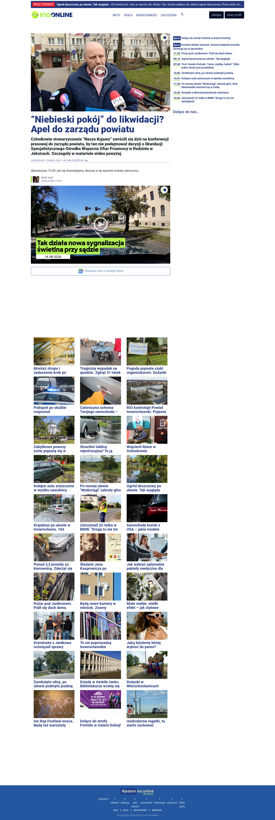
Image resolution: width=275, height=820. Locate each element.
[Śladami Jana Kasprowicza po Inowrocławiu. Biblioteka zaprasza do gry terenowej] (100, 547)
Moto (116, 15)
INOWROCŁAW (37, 160)
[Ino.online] (58, 15)
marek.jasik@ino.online (51, 181)
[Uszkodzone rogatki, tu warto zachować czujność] (147, 704)
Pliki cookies (135, 804)
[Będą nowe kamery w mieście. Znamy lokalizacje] (100, 587)
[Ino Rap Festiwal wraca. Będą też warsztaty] (54, 704)
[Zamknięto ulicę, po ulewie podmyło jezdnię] (54, 665)
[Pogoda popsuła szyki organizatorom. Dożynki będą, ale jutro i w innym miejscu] (147, 351)
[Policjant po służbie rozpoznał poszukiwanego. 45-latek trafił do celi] (54, 391)
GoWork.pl (172, 802)
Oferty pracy (182, 804)
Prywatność (146, 802)
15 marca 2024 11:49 (55, 160)
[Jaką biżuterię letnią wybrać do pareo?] (147, 626)
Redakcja (125, 802)
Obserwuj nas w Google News (103, 271)
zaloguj (216, 15)
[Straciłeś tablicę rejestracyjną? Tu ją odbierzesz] (100, 430)
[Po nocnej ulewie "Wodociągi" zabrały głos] (100, 469)
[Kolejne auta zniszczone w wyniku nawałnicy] (54, 469)
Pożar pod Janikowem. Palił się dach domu (206, 53)
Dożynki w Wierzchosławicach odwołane (205, 92)
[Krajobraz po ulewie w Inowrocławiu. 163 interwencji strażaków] (54, 508)
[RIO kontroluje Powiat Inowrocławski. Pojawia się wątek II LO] (147, 391)
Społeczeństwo (75, 160)
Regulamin (103, 798)
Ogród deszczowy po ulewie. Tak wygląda (205, 58)
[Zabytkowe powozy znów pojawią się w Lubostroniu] (54, 430)
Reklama (115, 802)
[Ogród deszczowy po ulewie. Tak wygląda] (147, 469)
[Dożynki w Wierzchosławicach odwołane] (147, 665)
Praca (128, 15)
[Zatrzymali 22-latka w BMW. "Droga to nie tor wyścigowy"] (100, 508)
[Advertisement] (100, 304)
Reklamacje (159, 802)
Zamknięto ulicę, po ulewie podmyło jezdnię (207, 72)
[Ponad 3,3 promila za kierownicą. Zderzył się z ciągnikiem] (54, 547)
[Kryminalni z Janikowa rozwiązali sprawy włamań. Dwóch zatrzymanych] (54, 626)
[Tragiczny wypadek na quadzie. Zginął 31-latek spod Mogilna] (100, 351)
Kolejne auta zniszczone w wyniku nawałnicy (207, 78)
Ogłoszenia (169, 15)
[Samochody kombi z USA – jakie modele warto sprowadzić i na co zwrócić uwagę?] (147, 508)
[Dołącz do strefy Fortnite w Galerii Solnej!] (100, 704)
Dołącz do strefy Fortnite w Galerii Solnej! (206, 38)
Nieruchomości (146, 15)
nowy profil (234, 15)
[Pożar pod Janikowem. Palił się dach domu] (54, 587)
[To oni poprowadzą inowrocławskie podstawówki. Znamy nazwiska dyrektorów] (100, 626)
